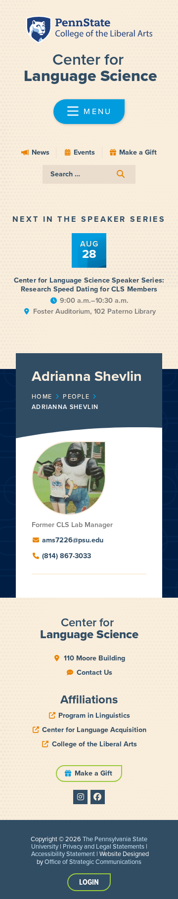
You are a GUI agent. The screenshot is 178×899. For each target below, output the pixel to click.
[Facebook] (97, 797)
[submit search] (120, 174)
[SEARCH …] (89, 174)
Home (42, 396)
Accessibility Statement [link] (63, 853)
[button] (89, 111)
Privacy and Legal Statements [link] (103, 846)
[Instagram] (80, 797)
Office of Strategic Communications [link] (92, 861)
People (76, 396)
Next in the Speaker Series (89, 219)
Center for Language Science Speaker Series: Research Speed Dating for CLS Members (89, 285)
